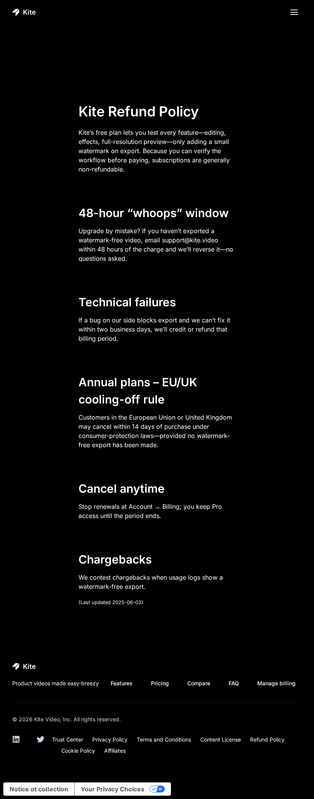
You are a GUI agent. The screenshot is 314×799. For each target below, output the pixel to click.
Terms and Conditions (164, 739)
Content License (220, 739)
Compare (198, 683)
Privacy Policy (110, 739)
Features (121, 683)
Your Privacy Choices (112, 789)
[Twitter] (44, 743)
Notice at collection (39, 789)
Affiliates (115, 750)
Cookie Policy (78, 750)
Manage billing (276, 683)
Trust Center (67, 739)
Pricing (160, 683)
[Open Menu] (294, 12)
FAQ (234, 683)
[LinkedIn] (20, 743)
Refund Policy (267, 739)
